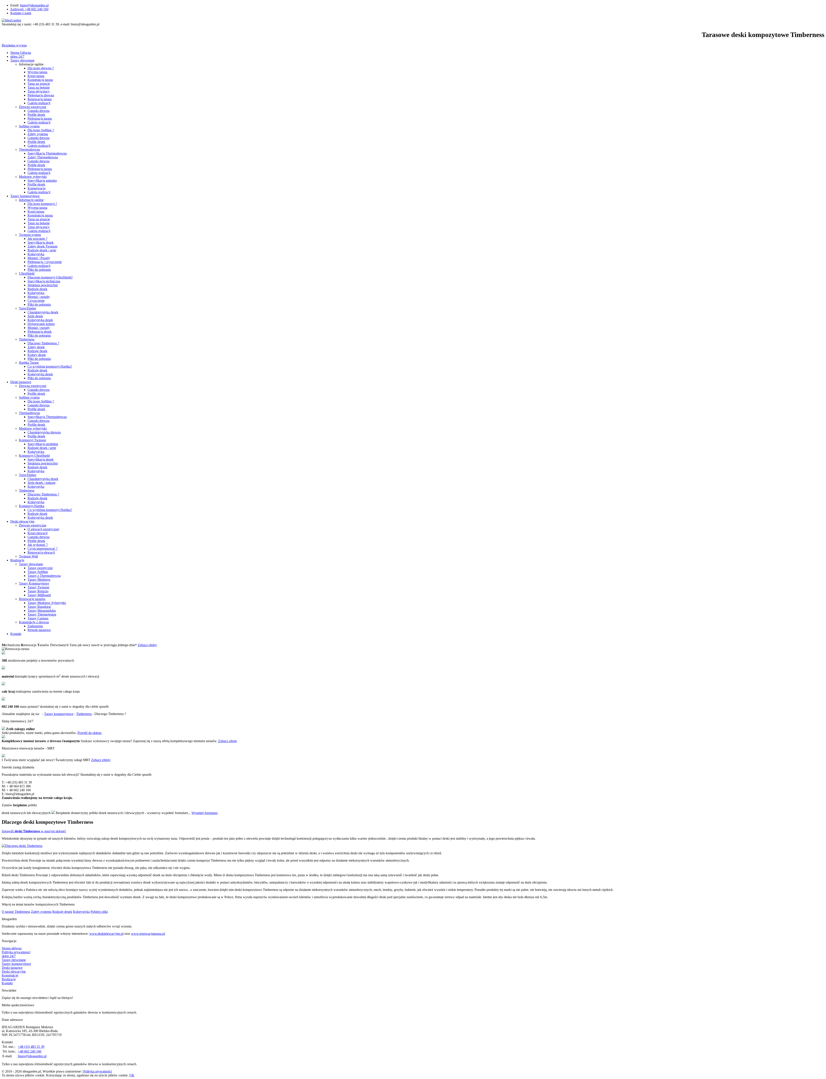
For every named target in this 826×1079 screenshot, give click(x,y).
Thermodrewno (29, 149)
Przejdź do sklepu (89, 733)
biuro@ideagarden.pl (34, 5)
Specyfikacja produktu (43, 444)
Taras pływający (39, 227)
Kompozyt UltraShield (34, 455)
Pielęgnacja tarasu (40, 118)
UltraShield (26, 273)
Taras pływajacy (39, 91)
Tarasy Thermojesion (42, 614)
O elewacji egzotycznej (43, 529)
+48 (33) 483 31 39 (31, 1046)
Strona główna (12, 948)
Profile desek (36, 114)
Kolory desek (37, 355)
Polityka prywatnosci (16, 952)
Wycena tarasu (37, 72)
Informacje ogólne (31, 200)
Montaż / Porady (39, 258)
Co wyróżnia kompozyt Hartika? (50, 366)
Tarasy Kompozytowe (34, 583)
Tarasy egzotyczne (40, 568)
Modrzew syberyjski (33, 176)
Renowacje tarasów (32, 599)
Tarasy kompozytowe (25, 196)
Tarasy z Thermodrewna (44, 575)
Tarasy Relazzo (38, 591)
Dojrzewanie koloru (41, 324)
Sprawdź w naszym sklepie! (34, 831)
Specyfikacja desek (41, 242)
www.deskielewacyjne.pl (106, 933)
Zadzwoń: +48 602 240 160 (29, 9)
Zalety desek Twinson (42, 246)
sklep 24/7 (17, 56)
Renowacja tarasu (40, 99)
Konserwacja (36, 188)
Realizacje (17, 560)
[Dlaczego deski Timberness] (22, 846)
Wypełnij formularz (204, 813)
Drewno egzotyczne (32, 107)
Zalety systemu (38, 134)
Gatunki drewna (38, 111)
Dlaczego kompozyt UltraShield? (50, 277)
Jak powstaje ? (37, 238)
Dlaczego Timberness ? (43, 343)
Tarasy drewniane (22, 60)
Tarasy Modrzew (39, 579)
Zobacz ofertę (227, 741)
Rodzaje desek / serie (42, 250)
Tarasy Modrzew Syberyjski (47, 603)
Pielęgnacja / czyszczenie (45, 262)
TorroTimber (27, 308)
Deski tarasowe (20, 382)
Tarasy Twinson (38, 587)
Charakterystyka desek (43, 312)
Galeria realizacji (39, 103)
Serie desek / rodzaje (41, 483)
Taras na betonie (39, 87)
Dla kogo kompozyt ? (42, 204)
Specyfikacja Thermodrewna (47, 153)
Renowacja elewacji (41, 552)
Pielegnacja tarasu (40, 169)
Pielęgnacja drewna (41, 95)
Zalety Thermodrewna (43, 157)
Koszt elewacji (38, 533)
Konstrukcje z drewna (34, 622)
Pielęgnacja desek (40, 331)
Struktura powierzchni (43, 285)
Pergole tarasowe (39, 630)
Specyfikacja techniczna (44, 281)
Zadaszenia (35, 626)
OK (131, 1075)
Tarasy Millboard (39, 595)
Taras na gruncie (39, 83)
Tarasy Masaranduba (42, 610)
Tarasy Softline (38, 572)
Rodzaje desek (37, 289)
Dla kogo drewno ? (41, 68)
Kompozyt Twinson (32, 440)
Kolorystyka (36, 254)
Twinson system (30, 235)
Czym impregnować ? (42, 548)
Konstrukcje (10, 975)
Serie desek (35, 316)
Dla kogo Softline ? (41, 130)
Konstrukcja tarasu (40, 80)
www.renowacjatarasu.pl (148, 933)
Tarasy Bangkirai (39, 606)
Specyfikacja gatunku (42, 180)
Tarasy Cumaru (38, 618)
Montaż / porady (39, 297)
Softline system (29, 126)
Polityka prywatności (97, 1071)
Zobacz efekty (147, 645)
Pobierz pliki (99, 911)
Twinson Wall (28, 556)
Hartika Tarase (29, 362)
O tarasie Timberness (16, 911)
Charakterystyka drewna (44, 432)
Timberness (26, 339)
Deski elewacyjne (22, 521)
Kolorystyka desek (40, 320)
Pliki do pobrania (39, 269)
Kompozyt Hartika (31, 506)
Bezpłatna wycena (14, 45)
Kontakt (15, 634)
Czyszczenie (36, 300)
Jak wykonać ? (38, 544)
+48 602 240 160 (29, 1051)
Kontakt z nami (20, 13)
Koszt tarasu (36, 76)
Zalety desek (36, 347)
